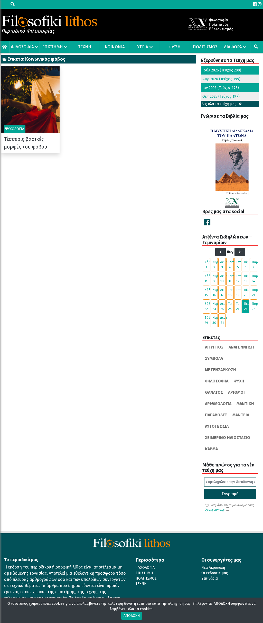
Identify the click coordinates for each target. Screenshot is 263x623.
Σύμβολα (214, 358)
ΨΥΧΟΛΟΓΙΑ (145, 567)
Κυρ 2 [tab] (215, 264)
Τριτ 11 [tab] (231, 278)
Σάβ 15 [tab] (207, 292)
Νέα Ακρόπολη (213, 567)
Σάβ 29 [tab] (207, 320)
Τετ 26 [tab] (238, 306)
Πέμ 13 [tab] (246, 278)
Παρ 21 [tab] (254, 292)
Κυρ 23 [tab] (215, 306)
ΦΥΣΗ (175, 47)
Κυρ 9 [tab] (215, 278)
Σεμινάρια (209, 578)
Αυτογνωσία (217, 426)
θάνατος (214, 392)
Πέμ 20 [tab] (246, 292)
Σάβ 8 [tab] (207, 278)
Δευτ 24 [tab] (223, 306)
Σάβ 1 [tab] (207, 264)
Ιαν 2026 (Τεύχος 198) (220, 87)
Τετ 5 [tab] (238, 264)
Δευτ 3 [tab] (223, 264)
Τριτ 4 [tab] (231, 264)
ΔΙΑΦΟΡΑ (233, 47)
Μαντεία (240, 415)
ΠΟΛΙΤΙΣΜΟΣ (205, 47)
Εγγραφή (230, 493)
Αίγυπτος (214, 347)
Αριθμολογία (218, 403)
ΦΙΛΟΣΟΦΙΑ (22, 47)
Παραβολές (216, 415)
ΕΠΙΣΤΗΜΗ (52, 47)
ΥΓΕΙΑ (142, 47)
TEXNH (84, 47)
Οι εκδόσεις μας (214, 573)
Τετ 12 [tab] (238, 278)
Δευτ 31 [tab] (223, 320)
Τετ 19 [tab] (238, 292)
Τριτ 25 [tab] (231, 306)
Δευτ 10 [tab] (223, 278)
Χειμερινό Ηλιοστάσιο (227, 437)
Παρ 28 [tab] (254, 306)
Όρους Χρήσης (214, 509)
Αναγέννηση (241, 347)
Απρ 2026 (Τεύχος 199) (221, 79)
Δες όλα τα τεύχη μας (219, 104)
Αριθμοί (236, 392)
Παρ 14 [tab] (254, 278)
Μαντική (245, 403)
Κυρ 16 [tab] (215, 292)
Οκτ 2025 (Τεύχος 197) (221, 96)
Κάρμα (211, 448)
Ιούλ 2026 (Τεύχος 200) (221, 70)
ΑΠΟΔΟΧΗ (132, 615)
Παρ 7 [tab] (254, 264)
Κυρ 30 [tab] (215, 320)
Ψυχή (238, 381)
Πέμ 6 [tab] (246, 264)
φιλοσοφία (216, 381)
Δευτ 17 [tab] (223, 292)
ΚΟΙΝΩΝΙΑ (115, 47)
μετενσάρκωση (220, 369)
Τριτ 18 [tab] (231, 292)
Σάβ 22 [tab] (207, 306)
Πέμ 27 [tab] (246, 306)
